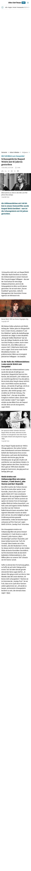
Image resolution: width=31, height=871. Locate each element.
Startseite (4, 152)
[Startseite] (14, 3)
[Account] (28, 2)
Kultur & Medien (14, 152)
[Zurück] (2, 7)
